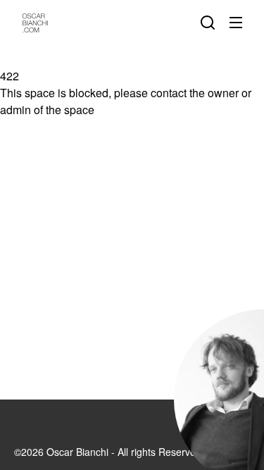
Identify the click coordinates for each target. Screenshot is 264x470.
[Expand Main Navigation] (238, 22)
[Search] (210, 22)
